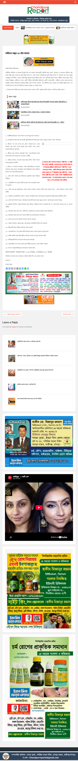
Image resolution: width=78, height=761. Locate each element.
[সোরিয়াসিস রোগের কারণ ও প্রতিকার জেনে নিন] (11, 344)
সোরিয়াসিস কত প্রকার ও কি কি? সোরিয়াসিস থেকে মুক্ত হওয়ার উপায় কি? (35, 370)
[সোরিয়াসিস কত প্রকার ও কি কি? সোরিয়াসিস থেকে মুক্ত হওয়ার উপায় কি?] (11, 373)
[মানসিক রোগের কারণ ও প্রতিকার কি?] (11, 387)
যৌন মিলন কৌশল (67, 314)
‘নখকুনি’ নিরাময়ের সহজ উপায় (14, 314)
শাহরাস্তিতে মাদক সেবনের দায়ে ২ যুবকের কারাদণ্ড (19, 28)
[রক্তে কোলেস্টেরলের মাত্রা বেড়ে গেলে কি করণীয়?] (11, 401)
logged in (15, 327)
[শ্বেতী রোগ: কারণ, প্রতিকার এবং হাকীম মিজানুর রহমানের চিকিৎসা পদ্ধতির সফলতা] (11, 358)
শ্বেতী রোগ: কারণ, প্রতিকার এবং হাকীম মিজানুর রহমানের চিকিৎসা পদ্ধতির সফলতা (37, 356)
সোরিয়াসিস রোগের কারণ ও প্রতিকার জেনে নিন (28, 341)
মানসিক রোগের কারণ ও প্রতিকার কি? (26, 384)
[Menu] (4, 2)
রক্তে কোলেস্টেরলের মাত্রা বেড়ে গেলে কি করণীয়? (29, 398)
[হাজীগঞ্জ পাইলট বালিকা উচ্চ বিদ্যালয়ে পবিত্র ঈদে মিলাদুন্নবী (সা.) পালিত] (38, 28)
